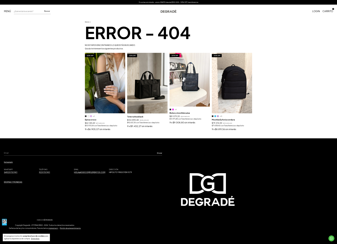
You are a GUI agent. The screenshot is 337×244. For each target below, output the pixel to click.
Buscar (47, 11)
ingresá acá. (53, 228)
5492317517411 (10, 172)
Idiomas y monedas (13, 182)
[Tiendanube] (45, 220)
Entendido (35, 239)
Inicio (87, 22)
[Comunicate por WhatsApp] (331, 238)
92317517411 (44, 172)
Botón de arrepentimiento (70, 228)
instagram (8, 162)
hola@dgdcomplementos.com (89, 172)
